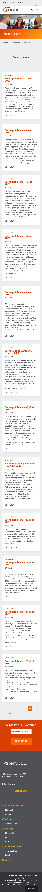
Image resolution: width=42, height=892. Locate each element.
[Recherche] (32, 10)
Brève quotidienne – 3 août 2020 (18, 293)
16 (10, 713)
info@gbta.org (9, 784)
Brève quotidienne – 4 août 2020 (18, 237)
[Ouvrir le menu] (37, 10)
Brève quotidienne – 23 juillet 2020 (19, 662)
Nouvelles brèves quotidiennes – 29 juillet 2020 (20, 464)
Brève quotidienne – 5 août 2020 (18, 182)
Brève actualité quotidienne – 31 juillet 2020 (19, 351)
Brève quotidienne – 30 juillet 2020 (19, 408)
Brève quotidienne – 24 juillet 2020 (19, 612)
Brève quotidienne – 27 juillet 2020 (19, 563)
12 (24, 708)
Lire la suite (11, 115)
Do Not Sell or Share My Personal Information (19, 885)
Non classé (9, 75)
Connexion (34, 5)
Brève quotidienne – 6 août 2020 (18, 131)
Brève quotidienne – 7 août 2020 (18, 79)
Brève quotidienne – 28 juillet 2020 (19, 520)
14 (36, 708)
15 (4, 713)
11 (18, 708)
